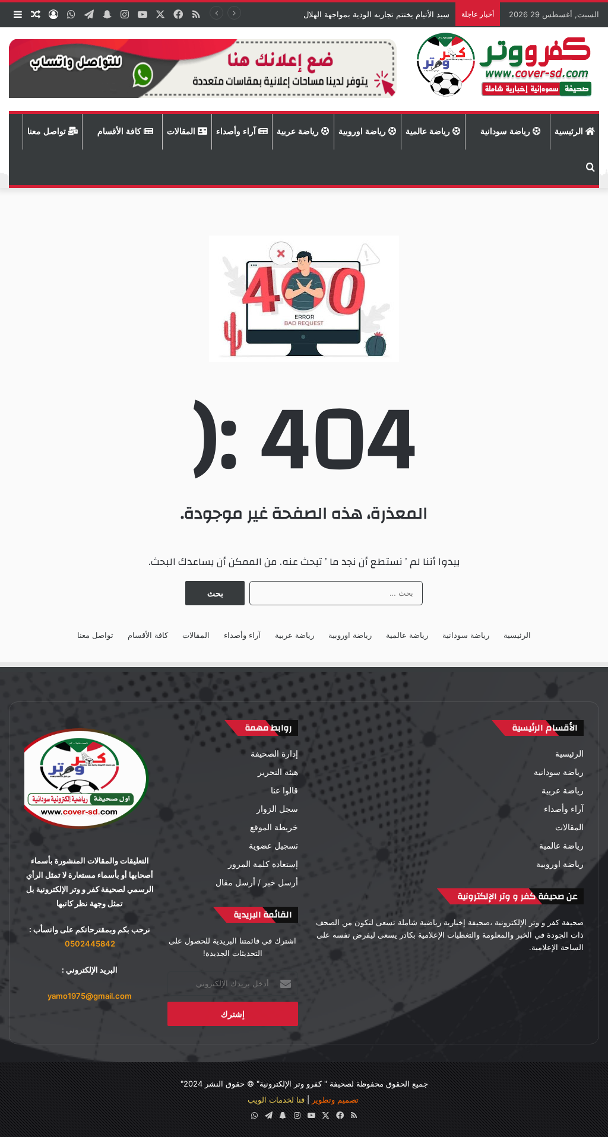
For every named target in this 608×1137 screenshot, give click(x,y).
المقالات (182, 131)
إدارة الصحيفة (274, 753)
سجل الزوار (277, 809)
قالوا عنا (284, 790)
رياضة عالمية (429, 131)
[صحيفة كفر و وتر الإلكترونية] (506, 69)
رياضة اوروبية (363, 131)
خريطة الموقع (274, 827)
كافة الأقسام (120, 131)
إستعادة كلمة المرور (263, 864)
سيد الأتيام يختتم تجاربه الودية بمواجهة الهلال (375, 14)
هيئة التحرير (278, 772)
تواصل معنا (47, 131)
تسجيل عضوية (273, 845)
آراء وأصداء (237, 131)
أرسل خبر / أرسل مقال (257, 882)
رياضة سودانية (506, 131)
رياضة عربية (299, 131)
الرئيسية (570, 131)
